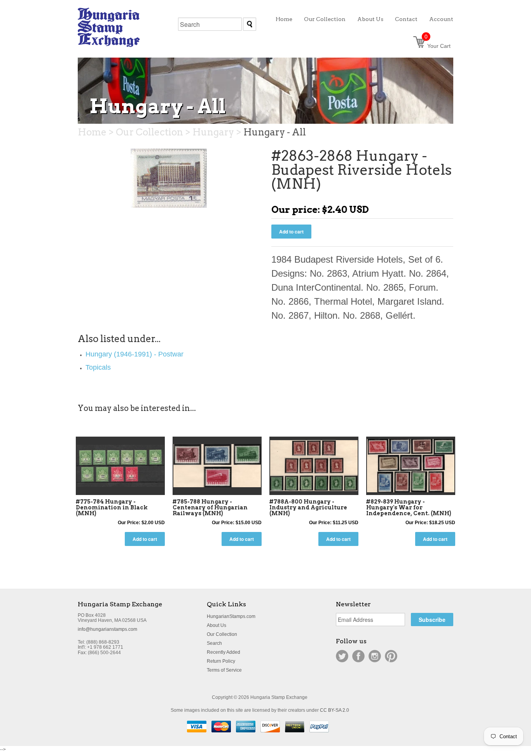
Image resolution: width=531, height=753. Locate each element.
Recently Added (223, 652)
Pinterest (391, 656)
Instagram (375, 656)
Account (441, 19)
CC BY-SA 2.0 (334, 710)
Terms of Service (224, 670)
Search (214, 643)
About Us (216, 625)
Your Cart (437, 46)
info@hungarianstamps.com (107, 629)
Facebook (358, 656)
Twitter (342, 656)
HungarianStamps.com (231, 616)
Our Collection (222, 634)
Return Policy (221, 661)
